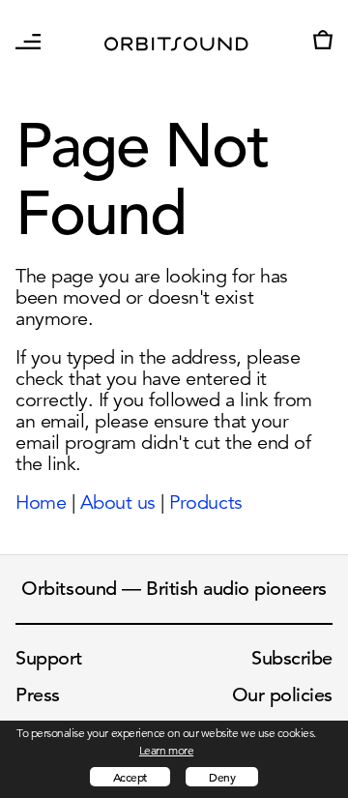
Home (40, 502)
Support (48, 658)
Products (205, 502)
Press (37, 695)
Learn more (166, 750)
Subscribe (292, 658)
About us (118, 502)
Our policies (282, 695)
